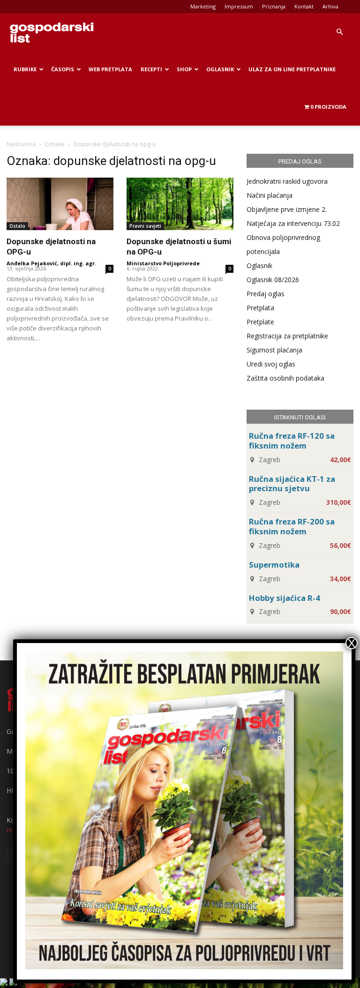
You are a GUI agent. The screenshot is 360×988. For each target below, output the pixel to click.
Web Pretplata (110, 69)
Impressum (239, 6)
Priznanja (273, 6)
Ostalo (17, 226)
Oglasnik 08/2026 (273, 279)
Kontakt (304, 6)
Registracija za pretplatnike (287, 335)
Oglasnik (220, 69)
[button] (339, 32)
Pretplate (260, 321)
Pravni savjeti (145, 226)
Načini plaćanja (269, 195)
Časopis (62, 69)
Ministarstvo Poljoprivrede (163, 263)
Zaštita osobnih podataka (285, 378)
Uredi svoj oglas (271, 363)
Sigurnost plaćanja (274, 349)
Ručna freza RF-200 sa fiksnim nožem (292, 526)
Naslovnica (21, 144)
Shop (184, 69)
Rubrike (25, 69)
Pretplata (260, 307)
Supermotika (274, 564)
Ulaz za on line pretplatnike (292, 69)
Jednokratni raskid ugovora (287, 181)
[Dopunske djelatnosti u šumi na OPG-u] (180, 204)
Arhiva (330, 6)
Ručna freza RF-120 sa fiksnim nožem (292, 440)
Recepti (151, 69)
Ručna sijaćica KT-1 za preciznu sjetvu (292, 483)
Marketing (203, 6)
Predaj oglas (266, 293)
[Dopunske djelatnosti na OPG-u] (60, 204)
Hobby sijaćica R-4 (284, 597)
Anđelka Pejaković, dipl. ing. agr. (51, 263)
